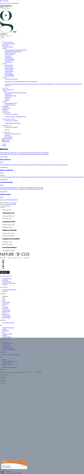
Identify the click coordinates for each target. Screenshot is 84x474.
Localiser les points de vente (9, 289)
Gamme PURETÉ (9, 70)
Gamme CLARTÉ (9, 65)
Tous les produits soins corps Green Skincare (16, 92)
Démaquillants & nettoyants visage (13, 51)
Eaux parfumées (6, 316)
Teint (3, 297)
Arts (3, 332)
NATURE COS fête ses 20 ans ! (9, 349)
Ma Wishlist (6, 141)
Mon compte (7, 140)
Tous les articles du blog (8, 327)
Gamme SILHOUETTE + (10, 105)
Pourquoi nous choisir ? (7, 343)
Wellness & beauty (6, 337)
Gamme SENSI (8, 73)
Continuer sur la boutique (16, 473)
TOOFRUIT (4, 284)
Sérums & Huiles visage (10, 53)
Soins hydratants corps (10, 95)
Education (4, 335)
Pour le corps (12, 204)
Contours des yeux (9, 60)
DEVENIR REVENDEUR (7, 138)
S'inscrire (39, 372)
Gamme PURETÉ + (9, 71)
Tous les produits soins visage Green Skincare (16, 50)
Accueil (4, 144)
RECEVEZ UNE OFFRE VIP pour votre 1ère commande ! (13, 372)
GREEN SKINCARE (6, 281)
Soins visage (5, 307)
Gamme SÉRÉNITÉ (9, 74)
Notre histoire (5, 342)
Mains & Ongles (6, 302)
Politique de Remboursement (9, 367)
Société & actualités (7, 334)
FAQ (3, 365)
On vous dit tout (6, 345)
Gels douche (8, 94)
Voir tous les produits (5, 473)
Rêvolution (7, 135)
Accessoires (5, 304)
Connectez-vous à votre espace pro (11, 354)
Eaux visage (7, 56)
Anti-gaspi (5, 109)
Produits (4, 329)
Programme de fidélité (7, 364)
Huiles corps (8, 97)
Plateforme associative (8, 348)
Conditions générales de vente (9, 361)
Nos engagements (6, 346)
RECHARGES (5, 106)
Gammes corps (6, 311)
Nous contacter (8, 137)
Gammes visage (6, 310)
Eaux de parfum (6, 314)
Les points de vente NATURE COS (13, 133)
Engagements (5, 330)
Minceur (7, 100)
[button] (2, 471)
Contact (4, 359)
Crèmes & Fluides (9, 54)
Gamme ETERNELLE (9, 76)
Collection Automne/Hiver (8, 44)
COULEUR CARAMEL (7, 278)
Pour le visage (12, 203)
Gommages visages (9, 59)
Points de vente (6, 108)
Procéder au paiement (5, 471)
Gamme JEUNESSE (9, 68)
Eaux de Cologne (6, 317)
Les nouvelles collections (8, 322)
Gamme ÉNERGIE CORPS (11, 103)
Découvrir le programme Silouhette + (9, 200)
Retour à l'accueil (4, 0)
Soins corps (5, 308)
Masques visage (8, 57)
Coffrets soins (8, 62)
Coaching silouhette (5, 206)
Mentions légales (6, 362)
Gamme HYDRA (8, 66)
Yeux (3, 299)
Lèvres (4, 301)
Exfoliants (7, 99)
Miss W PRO (5, 280)
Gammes (2, 207)
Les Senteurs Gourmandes (8, 283)
